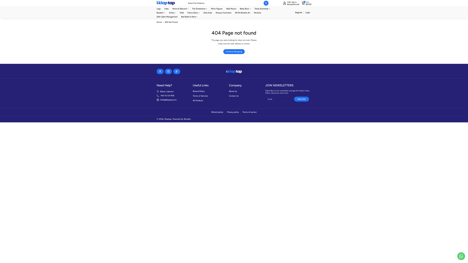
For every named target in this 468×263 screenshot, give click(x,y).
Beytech (160, 13)
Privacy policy (233, 112)
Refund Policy (199, 91)
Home (159, 22)
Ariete (171, 13)
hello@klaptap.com (168, 100)
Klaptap (168, 119)
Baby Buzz (244, 9)
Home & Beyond (179, 9)
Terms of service (250, 112)
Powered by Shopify (182, 119)
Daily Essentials (261, 9)
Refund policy (217, 112)
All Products (198, 100)
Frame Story (192, 13)
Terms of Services (200, 96)
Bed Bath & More (188, 17)
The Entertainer (199, 9)
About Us (233, 91)
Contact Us (234, 96)
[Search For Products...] (266, 3)
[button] (306, 3)
